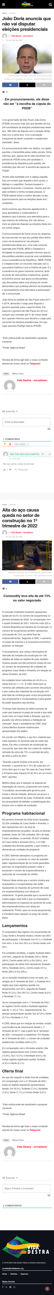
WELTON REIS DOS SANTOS (24, 454)
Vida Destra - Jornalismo (22, 35)
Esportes (24, 1274)
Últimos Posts (18, 374)
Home (4, 13)
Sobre (6, 374)
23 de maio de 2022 (14, 40)
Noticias (12, 13)
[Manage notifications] (47, 1288)
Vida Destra (17, 1262)
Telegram (35, 363)
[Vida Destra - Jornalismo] (9, 385)
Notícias (14, 1274)
